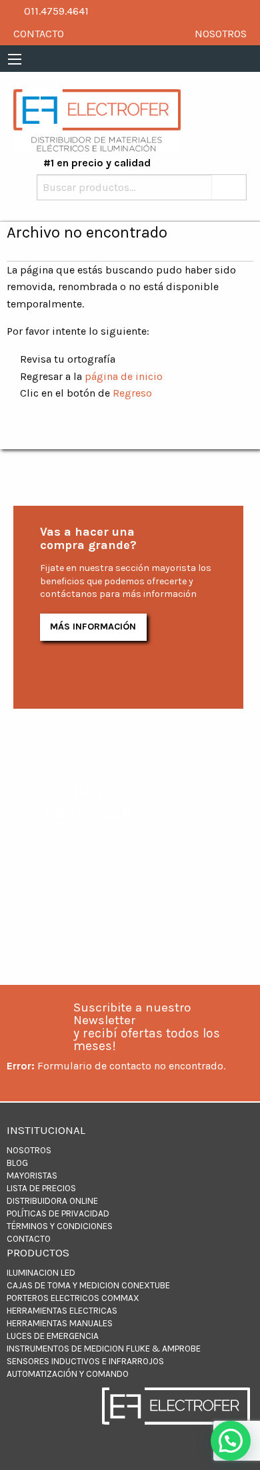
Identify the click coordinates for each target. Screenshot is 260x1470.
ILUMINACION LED (41, 1273)
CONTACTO (38, 33)
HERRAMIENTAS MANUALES (60, 1323)
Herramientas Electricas (62, 1311)
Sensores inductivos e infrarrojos (85, 1361)
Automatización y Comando (68, 1374)
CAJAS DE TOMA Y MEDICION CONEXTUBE (88, 1285)
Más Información (93, 626)
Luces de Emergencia (53, 1336)
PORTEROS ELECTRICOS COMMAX (73, 1298)
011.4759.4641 (55, 11)
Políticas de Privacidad (58, 1213)
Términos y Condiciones (60, 1226)
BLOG (17, 1163)
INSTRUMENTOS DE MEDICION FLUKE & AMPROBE (104, 1349)
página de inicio (124, 376)
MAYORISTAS (32, 1176)
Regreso (132, 393)
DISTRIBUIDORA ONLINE (52, 1201)
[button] (231, 1441)
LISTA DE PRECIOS (41, 1188)
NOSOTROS (221, 33)
